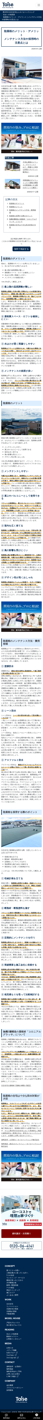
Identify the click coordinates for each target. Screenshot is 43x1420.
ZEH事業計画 (11, 1283)
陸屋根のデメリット (16, 203)
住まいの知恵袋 (12, 1334)
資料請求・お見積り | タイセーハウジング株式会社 (20, 1139)
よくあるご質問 (12, 1295)
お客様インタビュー (14, 1339)
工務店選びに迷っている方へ (17, 1273)
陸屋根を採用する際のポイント (21, 216)
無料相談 (9, 1369)
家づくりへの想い (13, 1270)
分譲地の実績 (11, 1311)
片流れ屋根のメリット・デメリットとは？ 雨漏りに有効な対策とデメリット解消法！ (30, 167)
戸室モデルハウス (13, 1323)
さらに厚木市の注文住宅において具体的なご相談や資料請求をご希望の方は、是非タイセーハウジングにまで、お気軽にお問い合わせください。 (21, 1133)
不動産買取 (10, 1314)
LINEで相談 (11, 1376)
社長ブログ (11, 1353)
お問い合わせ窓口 (13, 1374)
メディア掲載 (11, 1350)
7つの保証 (10, 1288)
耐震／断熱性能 (12, 1285)
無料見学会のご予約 (14, 1371)
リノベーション (12, 1306)
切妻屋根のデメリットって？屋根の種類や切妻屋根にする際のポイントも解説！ (30, 184)
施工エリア (10, 1293)
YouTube (10, 1355)
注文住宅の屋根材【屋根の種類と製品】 (16, 1085)
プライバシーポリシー (14, 1388)
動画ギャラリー (12, 1336)
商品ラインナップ (13, 1290)
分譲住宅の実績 (12, 1309)
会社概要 (9, 1385)
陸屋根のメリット (16, 207)
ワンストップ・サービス (15, 1278)
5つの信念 (10, 1275)
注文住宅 (9, 1304)
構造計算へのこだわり (14, 1280)
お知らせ (9, 1348)
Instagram (11, 1358)
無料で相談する (21, 248)
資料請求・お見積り (14, 1366)
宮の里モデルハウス (14, 1325)
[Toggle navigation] (39, 5)
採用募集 (9, 1390)
